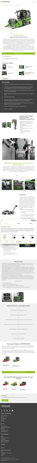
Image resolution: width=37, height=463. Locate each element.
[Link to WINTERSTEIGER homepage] (5, 2)
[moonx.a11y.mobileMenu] (35, 1)
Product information (7, 56)
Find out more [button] (7, 187)
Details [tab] (18, 223)
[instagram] (4, 411)
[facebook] (2, 411)
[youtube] (12, 411)
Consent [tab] (6, 223)
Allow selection (18, 241)
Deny (7, 241)
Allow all (30, 241)
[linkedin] (7, 411)
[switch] (14, 237)
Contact (5, 400)
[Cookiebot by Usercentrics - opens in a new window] (31, 220)
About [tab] (31, 223)
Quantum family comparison (18, 372)
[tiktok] (10, 411)
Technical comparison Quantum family (11, 58)
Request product (18, 53)
